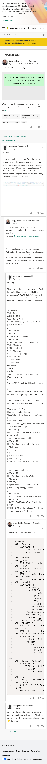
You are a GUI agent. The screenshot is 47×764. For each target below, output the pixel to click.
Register (34, 28)
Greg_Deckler (14, 61)
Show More (8, 111)
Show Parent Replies (8, 140)
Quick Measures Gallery (11, 35)
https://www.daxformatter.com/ (26, 236)
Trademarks (6, 756)
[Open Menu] (43, 35)
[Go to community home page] (16, 28)
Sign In (41, 28)
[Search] (28, 28)
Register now (7, 20)
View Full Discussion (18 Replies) (15, 136)
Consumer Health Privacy (33, 759)
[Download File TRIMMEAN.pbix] (37, 116)
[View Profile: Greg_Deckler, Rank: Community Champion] (5, 62)
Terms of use (35, 751)
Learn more (31, 43)
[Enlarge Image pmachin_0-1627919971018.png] (23, 184)
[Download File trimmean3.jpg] (17, 116)
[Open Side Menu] (3, 28)
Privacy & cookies (22, 751)
